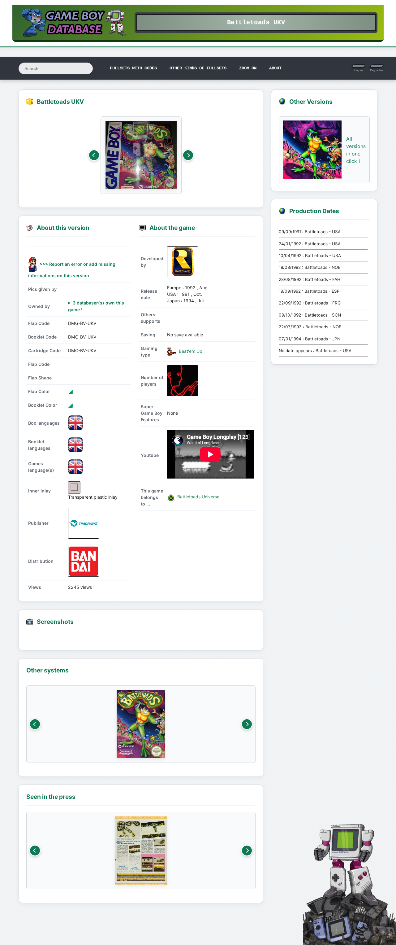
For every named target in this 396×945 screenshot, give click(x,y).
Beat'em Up (190, 351)
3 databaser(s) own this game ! (96, 306)
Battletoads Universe (197, 496)
